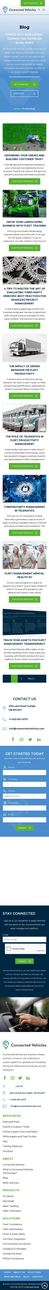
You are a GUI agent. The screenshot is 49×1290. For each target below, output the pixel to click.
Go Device (8, 1196)
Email (11, 814)
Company (13, 779)
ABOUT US (19, 1272)
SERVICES (19, 93)
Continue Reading (22, 181)
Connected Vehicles (13, 1164)
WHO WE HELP (12, 1276)
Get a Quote (31, 3)
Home (17, 108)
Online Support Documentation (20, 1131)
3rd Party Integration (14, 1239)
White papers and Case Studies (19, 1136)
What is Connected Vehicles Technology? (18, 1171)
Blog (5, 1178)
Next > (31, 678)
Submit (22, 828)
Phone (11, 791)
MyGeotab (8, 1201)
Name (11, 767)
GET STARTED (21, 84)
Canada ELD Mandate (14, 1249)
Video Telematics (12, 1211)
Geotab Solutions (12, 1253)
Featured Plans (11, 1122)
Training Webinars (12, 1146)
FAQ (5, 1141)
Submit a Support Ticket (16, 1126)
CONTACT (37, 1276)
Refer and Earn (11, 1183)
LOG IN (19, 1086)
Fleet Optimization (13, 1229)
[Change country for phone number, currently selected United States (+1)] (6, 796)
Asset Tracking (11, 1206)
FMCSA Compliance (13, 1258)
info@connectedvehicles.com (26, 728)
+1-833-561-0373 (18, 719)
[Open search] (39, 10)
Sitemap (14, 1287)
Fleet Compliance (12, 1224)
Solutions (8, 1151)
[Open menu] (43, 9)
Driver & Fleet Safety (14, 1234)
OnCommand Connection (17, 1244)
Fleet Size (13, 803)
